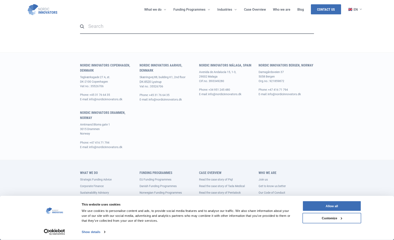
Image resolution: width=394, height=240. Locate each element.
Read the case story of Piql (216, 179)
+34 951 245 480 (219, 89)
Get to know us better (272, 186)
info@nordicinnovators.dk (105, 99)
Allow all (332, 206)
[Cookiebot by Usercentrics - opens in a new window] (54, 232)
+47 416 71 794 (278, 89)
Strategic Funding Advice (96, 179)
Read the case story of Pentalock (220, 192)
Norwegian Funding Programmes (161, 192)
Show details (91, 232)
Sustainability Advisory (94, 192)
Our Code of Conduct (272, 192)
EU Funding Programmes (155, 179)
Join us (263, 179)
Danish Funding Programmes (158, 186)
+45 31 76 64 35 (99, 94)
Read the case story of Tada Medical (222, 186)
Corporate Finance (92, 186)
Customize (329, 218)
